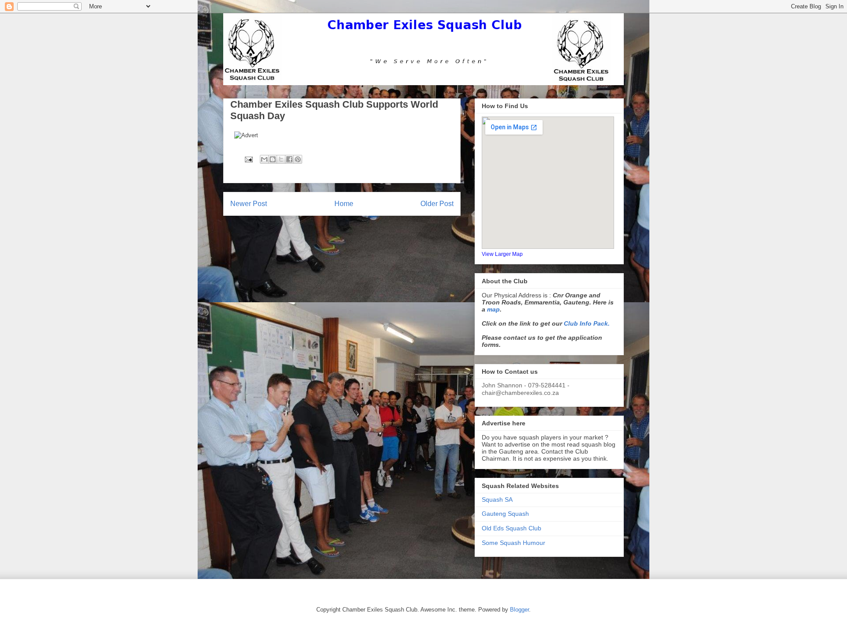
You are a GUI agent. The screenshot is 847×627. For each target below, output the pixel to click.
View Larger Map (502, 254)
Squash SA (497, 499)
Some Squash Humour (513, 542)
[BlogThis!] (272, 159)
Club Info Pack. (587, 323)
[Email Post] (248, 159)
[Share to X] (281, 159)
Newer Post (248, 203)
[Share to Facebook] (289, 159)
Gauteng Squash (505, 513)
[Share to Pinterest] (297, 159)
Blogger (519, 609)
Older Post (436, 203)
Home (343, 203)
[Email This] (264, 159)
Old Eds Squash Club (511, 528)
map (493, 309)
